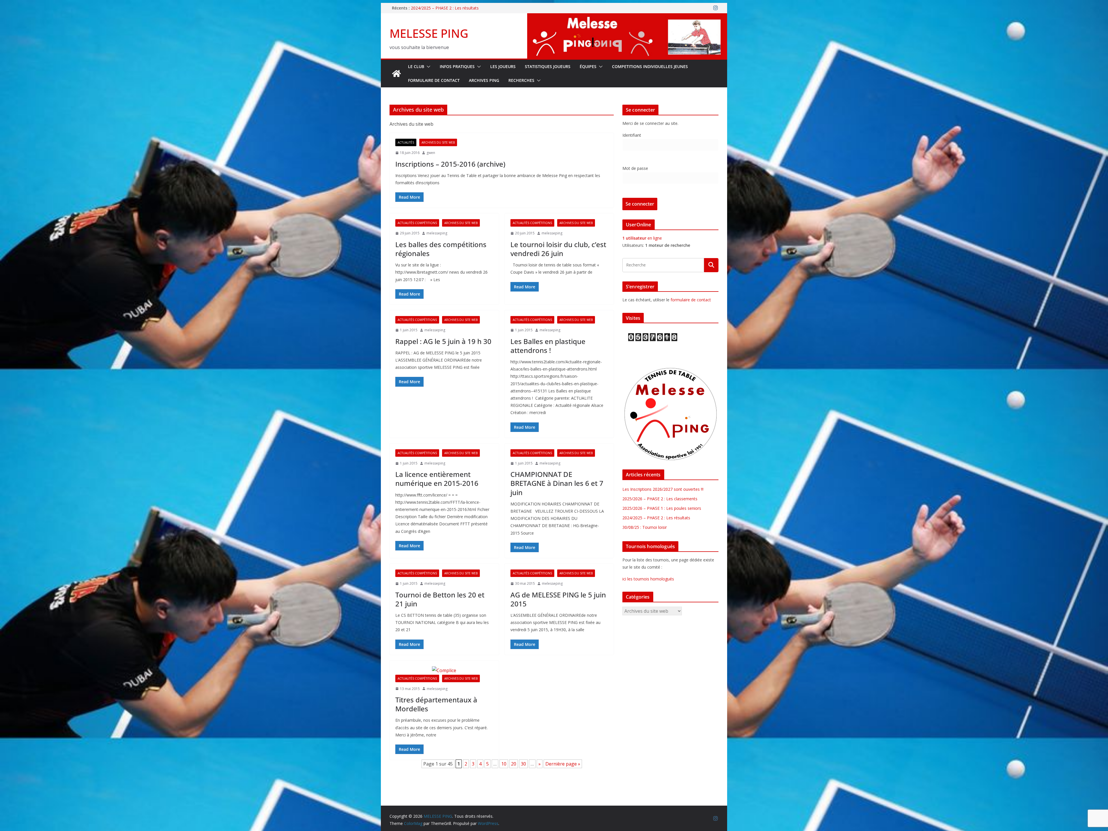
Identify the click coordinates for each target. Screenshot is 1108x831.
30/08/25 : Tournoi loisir (644, 527)
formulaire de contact (691, 299)
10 (503, 764)
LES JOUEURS (503, 66)
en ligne (642, 238)
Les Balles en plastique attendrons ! (547, 345)
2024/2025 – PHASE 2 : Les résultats (656, 517)
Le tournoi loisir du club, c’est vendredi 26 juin (558, 249)
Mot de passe (635, 168)
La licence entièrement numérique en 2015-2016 (436, 478)
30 (523, 764)
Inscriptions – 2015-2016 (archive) (450, 164)
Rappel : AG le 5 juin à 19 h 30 (443, 341)
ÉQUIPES (588, 66)
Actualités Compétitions (417, 223)
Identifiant (631, 135)
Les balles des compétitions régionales (440, 249)
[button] (427, 67)
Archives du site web (438, 142)
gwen (430, 152)
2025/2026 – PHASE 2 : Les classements (659, 498)
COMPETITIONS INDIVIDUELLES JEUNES (650, 66)
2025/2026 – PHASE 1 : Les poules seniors (450, 8)
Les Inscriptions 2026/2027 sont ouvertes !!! (662, 489)
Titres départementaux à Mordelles (436, 704)
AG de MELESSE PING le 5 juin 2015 (558, 599)
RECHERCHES (521, 80)
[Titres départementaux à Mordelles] (444, 670)
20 (513, 764)
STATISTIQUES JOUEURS (547, 66)
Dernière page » (562, 764)
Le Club (416, 66)
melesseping (436, 233)
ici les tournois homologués (648, 579)
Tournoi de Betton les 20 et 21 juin (439, 599)
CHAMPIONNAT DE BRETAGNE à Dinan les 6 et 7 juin (556, 483)
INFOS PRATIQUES (457, 66)
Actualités (406, 142)
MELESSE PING (429, 33)
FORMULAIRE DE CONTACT (434, 80)
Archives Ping (484, 80)
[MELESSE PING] (396, 73)
